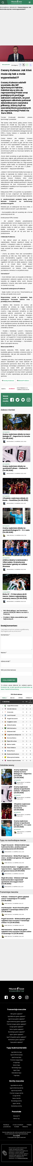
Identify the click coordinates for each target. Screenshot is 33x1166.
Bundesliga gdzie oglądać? (16, 1032)
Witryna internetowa (8, 670)
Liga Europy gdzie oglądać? (16, 1019)
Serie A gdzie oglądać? (17, 1029)
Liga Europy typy (16, 1057)
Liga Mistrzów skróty (16, 1085)
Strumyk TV (16, 1116)
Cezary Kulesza (8, 381)
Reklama (25, 1127)
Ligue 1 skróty (16, 1103)
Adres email (5, 661)
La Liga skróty (16, 1096)
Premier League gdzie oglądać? (16, 1024)
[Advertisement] (16, 27)
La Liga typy (16, 1062)
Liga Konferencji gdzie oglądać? (16, 1021)
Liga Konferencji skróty (16, 1088)
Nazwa (4, 652)
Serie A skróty (16, 1098)
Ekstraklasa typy (16, 1073)
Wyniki (21, 698)
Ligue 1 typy (16, 1070)
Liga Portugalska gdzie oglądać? (16, 1037)
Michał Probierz (23, 381)
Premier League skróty (16, 1093)
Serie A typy (16, 1065)
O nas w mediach (18, 1125)
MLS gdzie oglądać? (17, 1014)
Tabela (4, 698)
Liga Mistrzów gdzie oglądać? (16, 1016)
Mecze (12, 698)
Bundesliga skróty (16, 1101)
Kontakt (16, 1127)
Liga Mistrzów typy (16, 1052)
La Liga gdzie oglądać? (16, 1027)
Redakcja (6, 1125)
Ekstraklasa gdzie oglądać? (16, 1040)
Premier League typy (16, 1060)
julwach (12, 388)
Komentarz (5, 635)
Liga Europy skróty (16, 1090)
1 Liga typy (16, 1075)
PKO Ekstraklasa (16, 694)
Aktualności (13, 7)
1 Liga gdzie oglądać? (16, 1042)
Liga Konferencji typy (16, 1055)
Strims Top (16, 1118)
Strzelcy (29, 698)
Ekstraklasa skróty (16, 1106)
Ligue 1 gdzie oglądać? (16, 1034)
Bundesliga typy (16, 1068)
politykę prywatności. (23, 1158)
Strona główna (4, 7)
